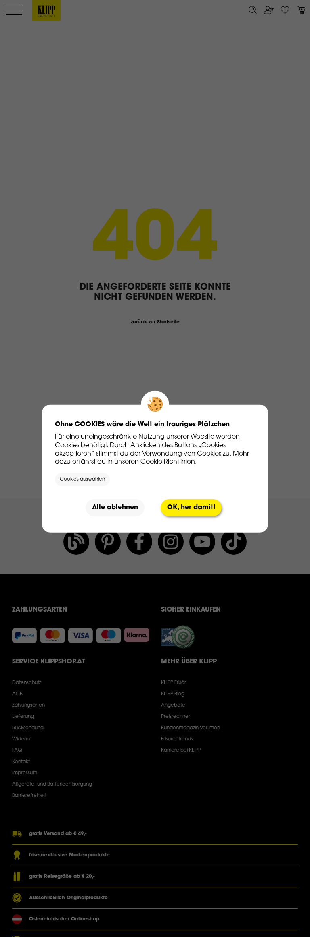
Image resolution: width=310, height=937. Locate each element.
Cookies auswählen (82, 479)
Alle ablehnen (115, 507)
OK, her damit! (191, 507)
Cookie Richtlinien (167, 462)
